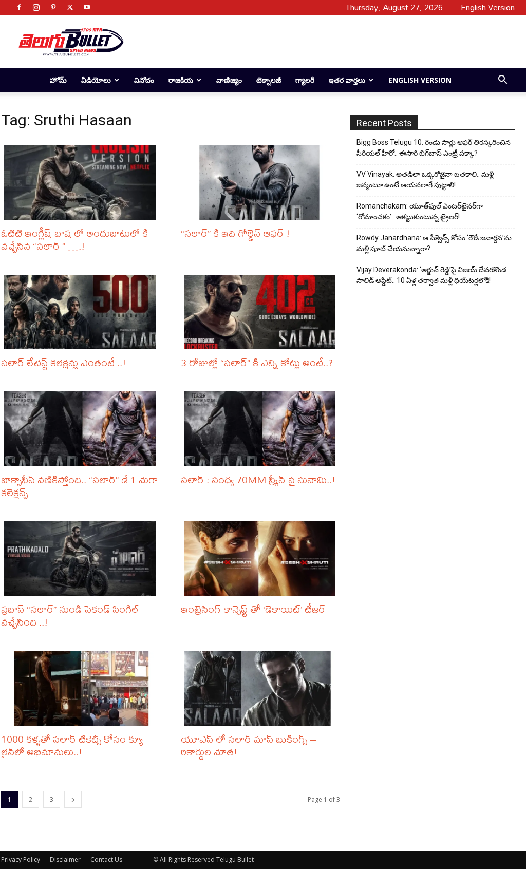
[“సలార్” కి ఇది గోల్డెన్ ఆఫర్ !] (262, 182)
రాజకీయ (180, 80)
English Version (420, 80)
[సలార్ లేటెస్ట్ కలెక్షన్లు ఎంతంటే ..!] (82, 312)
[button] (502, 81)
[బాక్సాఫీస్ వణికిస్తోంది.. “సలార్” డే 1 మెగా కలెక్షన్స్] (82, 428)
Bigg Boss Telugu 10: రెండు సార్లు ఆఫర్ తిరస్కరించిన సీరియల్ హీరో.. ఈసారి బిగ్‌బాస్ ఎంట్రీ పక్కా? (433, 147)
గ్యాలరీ (304, 80)
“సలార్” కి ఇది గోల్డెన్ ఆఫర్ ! (235, 233)
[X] (70, 7)
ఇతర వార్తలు (347, 80)
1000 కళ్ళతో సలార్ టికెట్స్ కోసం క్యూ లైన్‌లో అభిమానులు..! (72, 745)
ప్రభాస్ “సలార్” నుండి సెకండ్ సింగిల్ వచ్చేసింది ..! (70, 615)
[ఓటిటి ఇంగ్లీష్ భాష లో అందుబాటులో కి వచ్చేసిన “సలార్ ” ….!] (82, 182)
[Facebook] (19, 7)
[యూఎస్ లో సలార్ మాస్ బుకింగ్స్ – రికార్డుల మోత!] (262, 688)
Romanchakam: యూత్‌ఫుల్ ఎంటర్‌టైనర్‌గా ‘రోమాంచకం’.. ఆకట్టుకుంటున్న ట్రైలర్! (419, 211)
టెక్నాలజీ (268, 80)
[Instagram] (36, 7)
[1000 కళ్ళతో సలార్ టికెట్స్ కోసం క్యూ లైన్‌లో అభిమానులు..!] (82, 688)
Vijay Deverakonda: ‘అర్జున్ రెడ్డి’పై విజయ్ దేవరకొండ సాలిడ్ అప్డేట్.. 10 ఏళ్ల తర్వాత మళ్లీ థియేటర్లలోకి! (431, 275)
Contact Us (106, 859)
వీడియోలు (96, 80)
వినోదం (144, 80)
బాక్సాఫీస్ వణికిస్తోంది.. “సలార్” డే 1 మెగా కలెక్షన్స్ (79, 485)
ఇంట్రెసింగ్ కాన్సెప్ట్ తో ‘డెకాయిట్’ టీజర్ (253, 609)
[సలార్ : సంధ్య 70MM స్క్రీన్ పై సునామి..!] (262, 428)
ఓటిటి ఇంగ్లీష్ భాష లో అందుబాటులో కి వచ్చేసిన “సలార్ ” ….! (74, 239)
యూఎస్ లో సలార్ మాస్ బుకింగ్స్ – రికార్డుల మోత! (249, 745)
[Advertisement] (322, 41)
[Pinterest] (53, 7)
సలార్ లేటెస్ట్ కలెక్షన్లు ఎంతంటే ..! (63, 362)
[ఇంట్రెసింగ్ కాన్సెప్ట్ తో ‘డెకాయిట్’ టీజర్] (262, 558)
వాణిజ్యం (229, 80)
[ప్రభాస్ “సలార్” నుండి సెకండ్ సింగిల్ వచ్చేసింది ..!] (82, 558)
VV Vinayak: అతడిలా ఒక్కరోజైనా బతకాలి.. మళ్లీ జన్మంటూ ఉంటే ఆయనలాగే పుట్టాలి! (425, 179)
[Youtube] (87, 7)
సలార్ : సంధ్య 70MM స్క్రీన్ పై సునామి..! (258, 479)
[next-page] (73, 799)
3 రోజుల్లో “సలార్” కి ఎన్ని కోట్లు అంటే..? (257, 362)
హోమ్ (58, 80)
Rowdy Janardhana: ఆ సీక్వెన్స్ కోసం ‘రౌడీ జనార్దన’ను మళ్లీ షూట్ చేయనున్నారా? (434, 243)
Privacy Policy (20, 859)
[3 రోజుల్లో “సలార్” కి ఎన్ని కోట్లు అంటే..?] (262, 312)
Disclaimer (65, 859)
